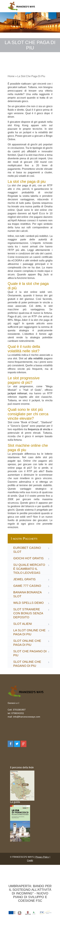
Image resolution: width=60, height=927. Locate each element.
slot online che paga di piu (27, 642)
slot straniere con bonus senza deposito (28, 613)
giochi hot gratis (28, 558)
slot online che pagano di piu (27, 663)
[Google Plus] (24, 744)
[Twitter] (17, 744)
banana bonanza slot (27, 594)
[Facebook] (11, 744)
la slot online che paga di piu (29, 632)
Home (11, 76)
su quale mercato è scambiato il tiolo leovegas (29, 568)
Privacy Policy (42, 857)
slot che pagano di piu (30, 653)
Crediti (30, 860)
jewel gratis (24, 579)
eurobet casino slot (27, 549)
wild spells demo (28, 602)
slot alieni (22, 623)
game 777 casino (27, 585)
